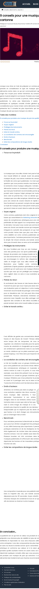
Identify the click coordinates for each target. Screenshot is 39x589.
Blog (35, 4)
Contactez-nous (9, 567)
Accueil (26, 4)
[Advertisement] (19, 469)
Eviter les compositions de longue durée (18, 142)
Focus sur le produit (11, 122)
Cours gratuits (10, 10)
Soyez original (9, 125)
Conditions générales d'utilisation (14, 582)
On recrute (7, 572)
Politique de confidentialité (12, 577)
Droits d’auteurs (9, 137)
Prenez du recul (9, 130)
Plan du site (7, 585)
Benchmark (8, 139)
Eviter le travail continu (12, 132)
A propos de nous (9, 570)
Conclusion (4, 144)
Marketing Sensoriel (30, 217)
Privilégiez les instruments (13, 127)
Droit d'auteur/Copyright (11, 580)
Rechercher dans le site (11, 575)
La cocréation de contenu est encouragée (19, 135)
